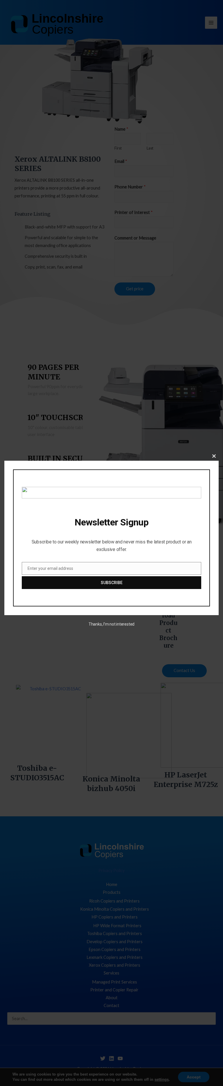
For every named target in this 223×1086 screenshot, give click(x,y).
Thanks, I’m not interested (111, 624)
